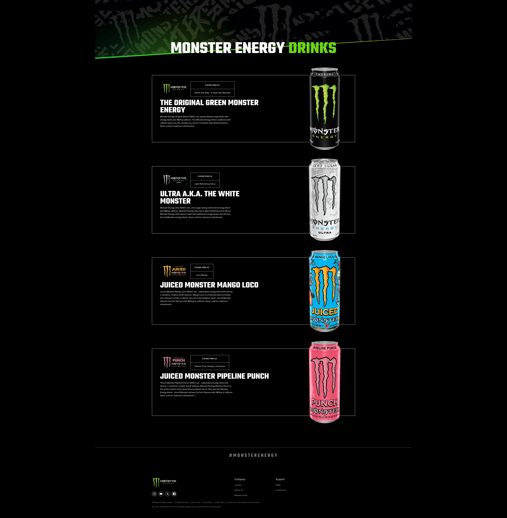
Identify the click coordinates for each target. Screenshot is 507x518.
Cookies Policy (219, 502)
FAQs (278, 484)
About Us (238, 490)
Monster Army (240, 495)
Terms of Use (195, 502)
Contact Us (281, 490)
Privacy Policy (207, 502)
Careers (238, 484)
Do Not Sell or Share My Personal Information (243, 502)
